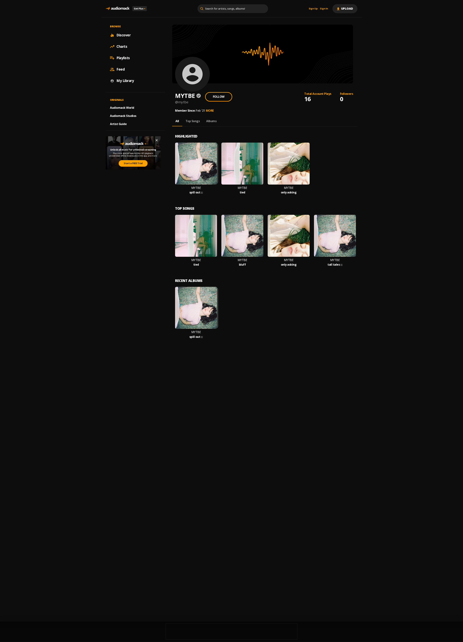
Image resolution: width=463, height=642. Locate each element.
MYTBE (196, 188)
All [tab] (177, 121)
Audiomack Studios (123, 116)
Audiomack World (122, 108)
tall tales (334, 265)
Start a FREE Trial (133, 163)
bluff (242, 265)
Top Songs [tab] (193, 121)
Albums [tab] (211, 121)
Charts (121, 46)
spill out (194, 192)
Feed (120, 69)
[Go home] (117, 8)
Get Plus (139, 8)
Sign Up (313, 8)
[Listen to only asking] (289, 164)
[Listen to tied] (242, 164)
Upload (347, 8)
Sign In (324, 8)
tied (242, 192)
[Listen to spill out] (196, 164)
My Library (125, 80)
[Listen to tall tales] (335, 236)
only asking (289, 192)
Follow (218, 97)
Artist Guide (118, 124)
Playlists (123, 58)
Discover (123, 35)
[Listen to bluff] (242, 236)
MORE (210, 111)
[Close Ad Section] (156, 140)
